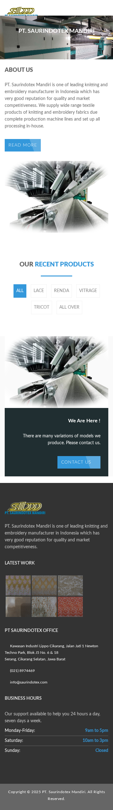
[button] (11, 30)
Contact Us (77, 462)
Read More (22, 145)
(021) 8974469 (22, 671)
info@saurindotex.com (28, 682)
